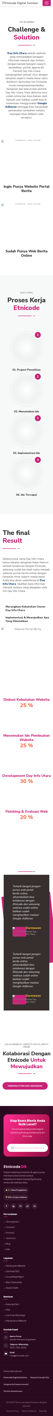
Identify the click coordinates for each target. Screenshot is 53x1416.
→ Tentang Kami (11, 1221)
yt (27, 1206)
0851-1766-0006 (18, 1347)
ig (13, 1206)
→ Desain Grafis (11, 1288)
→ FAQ (7, 1309)
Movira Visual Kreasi (13, 1391)
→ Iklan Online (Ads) (13, 1282)
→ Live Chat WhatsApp (14, 1315)
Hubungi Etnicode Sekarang (25, 1086)
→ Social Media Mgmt (14, 1277)
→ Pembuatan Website (14, 1265)
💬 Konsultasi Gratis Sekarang (27, 1148)
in (35, 1206)
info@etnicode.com (19, 1355)
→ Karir (7, 1249)
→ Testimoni (9, 1238)
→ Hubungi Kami (11, 1304)
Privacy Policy (12, 1411)
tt (20, 1206)
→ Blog (7, 1243)
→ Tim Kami (9, 1227)
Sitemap (43, 1411)
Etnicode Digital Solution (15, 1377)
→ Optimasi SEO (11, 1271)
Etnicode (15, 1167)
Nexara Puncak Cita (39, 1377)
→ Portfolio (9, 1232)
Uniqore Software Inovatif (16, 1384)
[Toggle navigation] (47, 3)
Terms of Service (29, 1411)
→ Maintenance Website (15, 1320)
